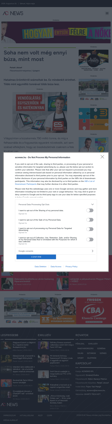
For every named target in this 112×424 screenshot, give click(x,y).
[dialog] (56, 212)
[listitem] (56, 204)
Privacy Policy (71, 266)
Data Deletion (40, 266)
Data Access (56, 266)
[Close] (103, 157)
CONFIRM (36, 257)
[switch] (89, 210)
